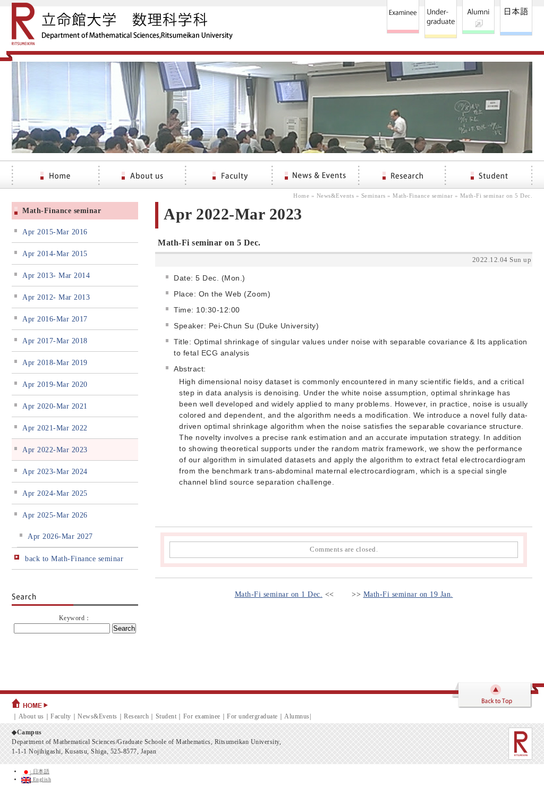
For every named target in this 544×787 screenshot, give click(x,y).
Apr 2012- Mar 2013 (56, 297)
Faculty (60, 716)
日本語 (40, 771)
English (41, 779)
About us (31, 716)
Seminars (373, 195)
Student (166, 716)
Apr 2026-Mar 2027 (60, 536)
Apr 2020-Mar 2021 (55, 406)
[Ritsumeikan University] (520, 743)
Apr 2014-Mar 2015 (55, 254)
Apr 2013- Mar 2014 (56, 276)
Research (136, 716)
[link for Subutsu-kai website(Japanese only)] (478, 19)
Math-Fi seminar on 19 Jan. (408, 594)
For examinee (201, 716)
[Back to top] (491, 696)
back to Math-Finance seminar (74, 559)
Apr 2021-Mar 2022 (55, 428)
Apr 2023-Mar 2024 (55, 472)
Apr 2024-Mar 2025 (55, 493)
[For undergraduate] (440, 19)
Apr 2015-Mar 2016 (55, 232)
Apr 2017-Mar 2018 (55, 341)
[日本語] (516, 19)
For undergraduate (252, 716)
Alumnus (297, 716)
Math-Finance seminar (423, 195)
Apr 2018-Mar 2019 (55, 363)
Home (301, 195)
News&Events (335, 195)
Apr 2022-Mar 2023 (55, 450)
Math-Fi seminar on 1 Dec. (279, 594)
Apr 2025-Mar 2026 (55, 515)
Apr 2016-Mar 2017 (55, 319)
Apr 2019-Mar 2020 (55, 384)
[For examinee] (403, 19)
